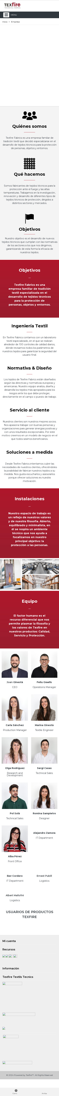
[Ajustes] (53, 5)
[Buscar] (47, 5)
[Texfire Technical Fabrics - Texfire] (12, 5)
